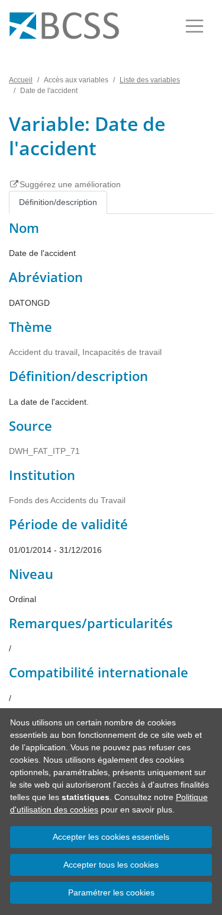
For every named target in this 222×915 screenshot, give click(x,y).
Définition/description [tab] (58, 202)
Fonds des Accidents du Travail (67, 500)
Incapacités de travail (122, 352)
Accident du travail (43, 352)
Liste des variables (150, 80)
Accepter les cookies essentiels (111, 837)
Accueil (21, 80)
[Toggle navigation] (194, 26)
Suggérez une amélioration (70, 184)
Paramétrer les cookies (111, 892)
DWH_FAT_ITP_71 (44, 451)
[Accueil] (64, 26)
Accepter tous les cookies (111, 864)
